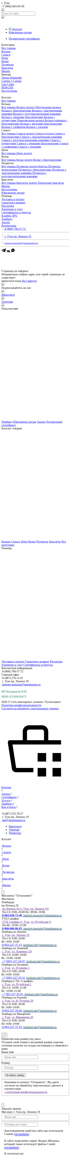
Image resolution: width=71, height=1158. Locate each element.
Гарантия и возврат (13, 202)
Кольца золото (25, 107)
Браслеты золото (27, 182)
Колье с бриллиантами (47, 159)
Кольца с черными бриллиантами (22, 117)
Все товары (8, 48)
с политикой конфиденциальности (25, 1092)
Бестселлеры (9, 90)
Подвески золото (27, 166)
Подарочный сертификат (24, 38)
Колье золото (24, 159)
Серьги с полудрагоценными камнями (25, 140)
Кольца (5, 51)
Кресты (43, 166)
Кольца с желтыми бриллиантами (41, 123)
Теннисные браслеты (51, 182)
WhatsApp (15, 832)
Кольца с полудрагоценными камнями (37, 113)
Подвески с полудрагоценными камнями (24, 174)
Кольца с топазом (37, 127)
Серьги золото (25, 133)
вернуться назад (11, 280)
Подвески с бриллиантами (35, 169)
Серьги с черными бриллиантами (38, 143)
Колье (5, 61)
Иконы (5, 71)
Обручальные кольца (48, 107)
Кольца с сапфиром (13, 127)
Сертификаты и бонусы (16, 212)
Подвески (7, 64)
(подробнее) (21, 1134)
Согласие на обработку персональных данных (30, 708)
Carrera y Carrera (11, 81)
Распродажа (8, 225)
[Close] (2, 892)
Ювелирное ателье (20, 32)
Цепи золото (24, 153)
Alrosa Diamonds (11, 77)
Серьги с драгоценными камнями (41, 136)
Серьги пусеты (44, 133)
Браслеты (7, 67)
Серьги (5, 54)
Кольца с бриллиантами (16, 110)
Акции (5, 222)
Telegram (14, 829)
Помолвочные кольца (31, 120)
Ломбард (6, 219)
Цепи (4, 58)
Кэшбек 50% (9, 215)
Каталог (17, 29)
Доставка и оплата (12, 199)
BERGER (7, 87)
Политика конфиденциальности (21, 705)
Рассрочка (7, 205)
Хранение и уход (12, 209)
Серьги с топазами (29, 146)
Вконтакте (15, 826)
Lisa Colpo (7, 84)
